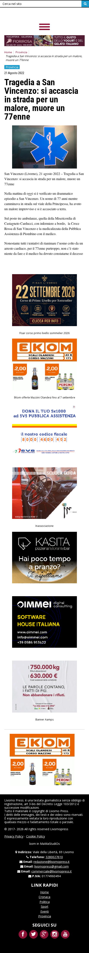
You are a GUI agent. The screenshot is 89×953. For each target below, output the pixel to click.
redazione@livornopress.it (51, 862)
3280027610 (54, 857)
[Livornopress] (34, 15)
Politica (45, 902)
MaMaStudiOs (50, 844)
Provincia (21, 52)
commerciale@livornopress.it (51, 871)
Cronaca (44, 897)
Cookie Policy (35, 836)
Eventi (44, 911)
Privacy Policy (13, 836)
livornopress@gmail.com (51, 866)
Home (8, 52)
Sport (44, 906)
